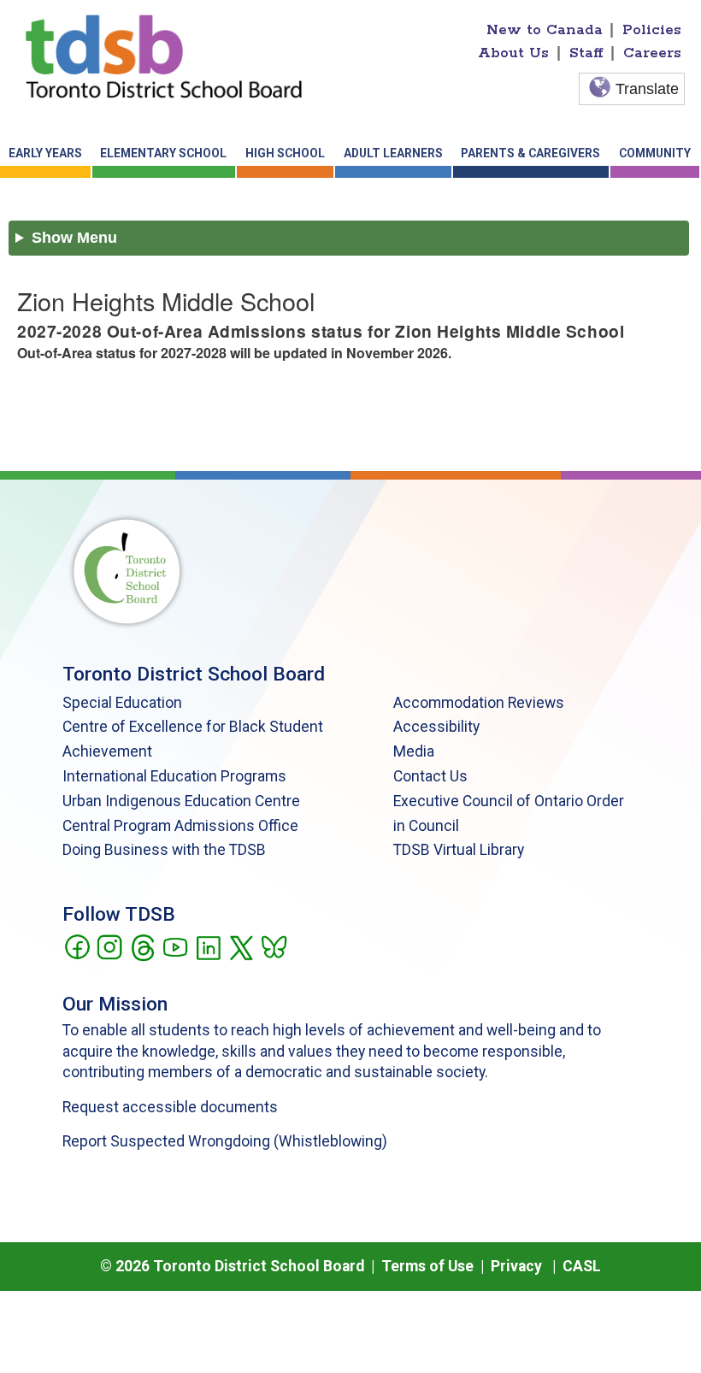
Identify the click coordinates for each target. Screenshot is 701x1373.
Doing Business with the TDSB (164, 849)
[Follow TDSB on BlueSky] (273, 945)
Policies (651, 30)
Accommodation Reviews (478, 702)
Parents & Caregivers (530, 153)
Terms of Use (427, 1266)
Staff (586, 53)
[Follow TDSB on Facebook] (76, 945)
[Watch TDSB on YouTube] (175, 945)
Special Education (122, 702)
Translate (647, 88)
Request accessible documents (170, 1107)
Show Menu (74, 237)
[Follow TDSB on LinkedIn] (208, 945)
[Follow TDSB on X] (241, 945)
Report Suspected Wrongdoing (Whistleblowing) (224, 1141)
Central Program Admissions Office (180, 825)
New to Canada (544, 30)
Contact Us (430, 776)
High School (285, 153)
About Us (513, 53)
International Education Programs (174, 776)
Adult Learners (393, 153)
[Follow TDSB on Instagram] (109, 945)
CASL (582, 1266)
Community (655, 153)
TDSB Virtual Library (458, 849)
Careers (652, 53)
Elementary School (163, 153)
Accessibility (436, 726)
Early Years (45, 153)
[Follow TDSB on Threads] (142, 945)
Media (413, 751)
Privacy (516, 1266)
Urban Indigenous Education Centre (181, 801)
